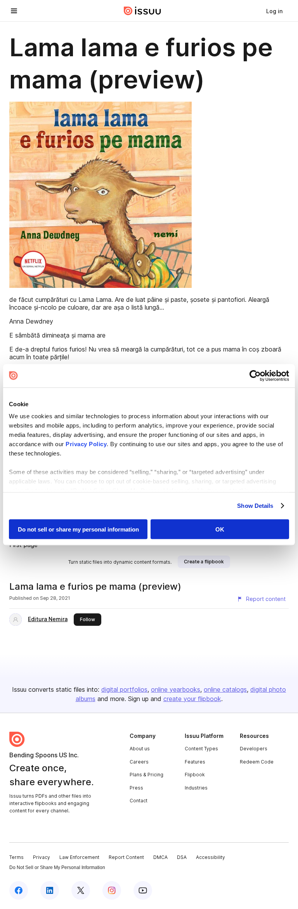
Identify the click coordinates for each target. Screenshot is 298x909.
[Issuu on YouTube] (142, 890)
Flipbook (195, 774)
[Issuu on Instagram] (111, 890)
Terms (16, 857)
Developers (253, 748)
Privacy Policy (86, 444)
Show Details (255, 505)
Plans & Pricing (146, 774)
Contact (138, 800)
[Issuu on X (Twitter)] (80, 890)
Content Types (201, 748)
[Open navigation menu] (14, 11)
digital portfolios (124, 689)
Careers (139, 762)
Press (136, 788)
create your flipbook (192, 699)
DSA (182, 857)
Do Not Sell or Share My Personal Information (57, 867)
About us (140, 748)
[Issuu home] (142, 11)
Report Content (126, 857)
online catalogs (225, 689)
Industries (196, 788)
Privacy (41, 857)
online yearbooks (175, 689)
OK (219, 529)
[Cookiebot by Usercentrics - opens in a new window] (255, 375)
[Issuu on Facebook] (18, 890)
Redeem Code (257, 762)
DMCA (160, 857)
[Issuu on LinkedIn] (49, 890)
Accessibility (210, 857)
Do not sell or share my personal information (78, 529)
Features (195, 762)
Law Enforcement (79, 857)
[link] (274, 11)
